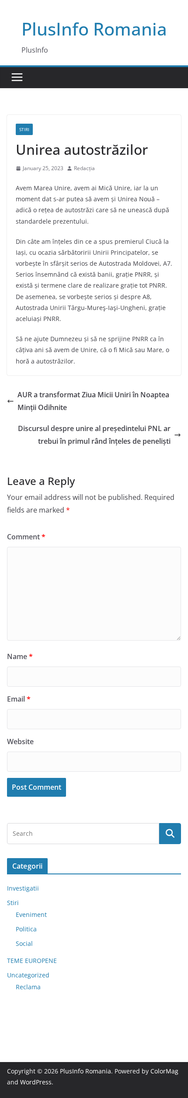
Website (20, 741)
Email (19, 699)
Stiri (24, 129)
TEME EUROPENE (32, 960)
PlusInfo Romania (94, 29)
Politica (26, 929)
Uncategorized (28, 975)
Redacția (84, 168)
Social (24, 943)
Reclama (28, 987)
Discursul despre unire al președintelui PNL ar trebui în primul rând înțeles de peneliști (94, 435)
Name (20, 656)
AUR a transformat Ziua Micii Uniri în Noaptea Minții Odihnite (93, 401)
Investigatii (23, 888)
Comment (26, 537)
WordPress (36, 1082)
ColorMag (164, 1071)
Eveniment (31, 914)
